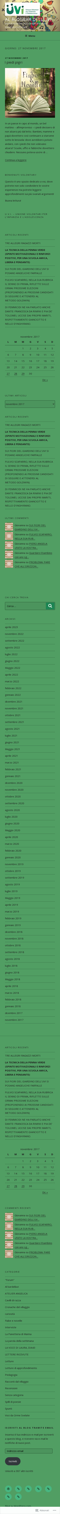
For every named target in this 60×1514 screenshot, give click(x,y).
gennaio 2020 (13, 857)
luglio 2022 (11, 654)
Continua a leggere (15, 160)
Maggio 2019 (12, 898)
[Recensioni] (48, 1489)
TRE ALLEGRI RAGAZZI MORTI (22, 243)
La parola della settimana (19, 1340)
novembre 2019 (14, 864)
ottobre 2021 (13, 715)
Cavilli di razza (13, 1300)
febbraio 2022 (13, 688)
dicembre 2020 (13, 782)
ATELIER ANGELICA (16, 1293)
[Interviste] (18, 1489)
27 (8, 373)
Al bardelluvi (12, 1286)
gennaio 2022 (13, 694)
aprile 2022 (11, 674)
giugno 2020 (12, 823)
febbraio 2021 (13, 769)
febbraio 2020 (13, 850)
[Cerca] (50, 606)
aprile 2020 (11, 837)
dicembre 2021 (13, 701)
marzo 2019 (12, 911)
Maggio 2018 (12, 979)
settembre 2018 (14, 952)
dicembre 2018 (13, 932)
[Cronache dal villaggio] (8, 1496)
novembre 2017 (14, 1019)
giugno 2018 (12, 972)
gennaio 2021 (13, 776)
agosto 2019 (12, 884)
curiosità (10, 1313)
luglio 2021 (11, 735)
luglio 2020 (11, 816)
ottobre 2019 (13, 871)
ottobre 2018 (13, 945)
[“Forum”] (18, 1496)
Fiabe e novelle (13, 1320)
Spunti (8, 1408)
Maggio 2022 (12, 667)
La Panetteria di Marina (18, 1334)
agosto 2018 (12, 958)
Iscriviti (13, 1461)
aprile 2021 (11, 755)
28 (15, 373)
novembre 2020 (14, 789)
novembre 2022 (14, 633)
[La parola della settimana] (28, 1489)
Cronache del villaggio (17, 1307)
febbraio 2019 (13, 918)
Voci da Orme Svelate (17, 1415)
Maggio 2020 (12, 830)
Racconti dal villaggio (16, 1381)
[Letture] (38, 1489)
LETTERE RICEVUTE (16, 1354)
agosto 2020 (12, 810)
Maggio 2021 (12, 749)
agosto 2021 (12, 728)
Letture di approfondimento (21, 1368)
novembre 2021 (14, 708)
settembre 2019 (14, 877)
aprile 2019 (11, 904)
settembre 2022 (14, 640)
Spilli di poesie (13, 1401)
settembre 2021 (14, 722)
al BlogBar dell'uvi (28, 19)
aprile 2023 (11, 627)
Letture (9, 1361)
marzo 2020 (12, 843)
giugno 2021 (12, 742)
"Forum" (9, 1280)
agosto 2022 (12, 647)
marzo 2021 (12, 762)
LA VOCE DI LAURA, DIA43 (20, 1347)
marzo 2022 (12, 681)
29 (23, 373)
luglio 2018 (11, 965)
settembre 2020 (14, 803)
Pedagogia (11, 1374)
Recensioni (11, 1388)
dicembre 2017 (13, 1013)
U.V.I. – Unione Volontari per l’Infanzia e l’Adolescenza (26, 216)
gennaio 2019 (13, 925)
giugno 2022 (12, 661)
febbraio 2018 (13, 999)
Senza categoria (14, 1395)
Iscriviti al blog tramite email (29, 1427)
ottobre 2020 (13, 796)
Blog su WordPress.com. (18, 1506)
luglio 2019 (11, 891)
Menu (31, 35)
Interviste (10, 1327)
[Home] (8, 1489)
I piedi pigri (13, 62)
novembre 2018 (14, 938)
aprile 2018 (11, 986)
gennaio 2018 (13, 1006)
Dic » (45, 379)
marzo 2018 (12, 992)
